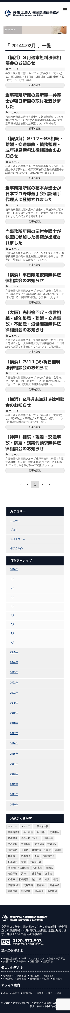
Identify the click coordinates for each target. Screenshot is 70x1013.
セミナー (12, 826)
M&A (23, 958)
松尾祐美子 (48, 856)
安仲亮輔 (39, 844)
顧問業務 (52, 891)
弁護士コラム (17, 539)
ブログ (14, 529)
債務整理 (12, 838)
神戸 (47, 879)
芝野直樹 (28, 885)
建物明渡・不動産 (41, 850)
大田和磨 (26, 844)
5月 (13, 606)
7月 (13, 588)
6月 (13, 597)
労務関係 (12, 844)
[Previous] (28, 484)
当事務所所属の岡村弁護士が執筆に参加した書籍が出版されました (33, 237)
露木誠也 (39, 891)
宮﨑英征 (52, 844)
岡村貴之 (12, 850)
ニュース (14, 69)
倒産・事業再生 (57, 958)
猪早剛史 (36, 873)
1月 (13, 642)
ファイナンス (38, 958)
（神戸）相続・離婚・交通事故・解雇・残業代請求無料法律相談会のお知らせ (33, 443)
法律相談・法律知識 (18, 868)
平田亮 (24, 850)
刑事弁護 (48, 838)
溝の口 (24, 873)
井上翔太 (41, 832)
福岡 (55, 879)
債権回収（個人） (30, 838)
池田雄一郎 (35, 862)
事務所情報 (14, 832)
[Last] (49, 484)
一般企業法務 (41, 826)
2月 (13, 633)
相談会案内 (16, 548)
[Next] (42, 484)
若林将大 (41, 885)
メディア (26, 826)
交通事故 (54, 832)
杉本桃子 (26, 856)
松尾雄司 (12, 862)
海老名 (49, 868)
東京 (36, 856)
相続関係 (23, 879)
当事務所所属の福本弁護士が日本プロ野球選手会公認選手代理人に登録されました (33, 194)
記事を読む (35, 85)
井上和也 (28, 832)
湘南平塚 (12, 873)
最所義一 (12, 856)
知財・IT (36, 879)
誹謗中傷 (12, 891)
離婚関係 (48, 976)
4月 (13, 615)
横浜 (23, 862)
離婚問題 (26, 891)
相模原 (11, 879)
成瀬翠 (57, 850)
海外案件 (37, 868)
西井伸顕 (54, 885)
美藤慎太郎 (14, 885)
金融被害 (21, 979)
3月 (13, 624)
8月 (13, 579)
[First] (20, 484)
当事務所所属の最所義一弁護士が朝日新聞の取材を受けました (33, 101)
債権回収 (34, 961)
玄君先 (48, 873)
